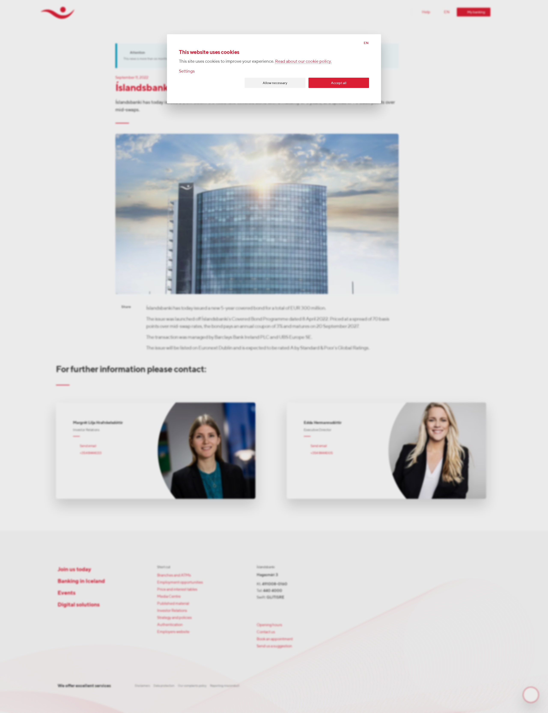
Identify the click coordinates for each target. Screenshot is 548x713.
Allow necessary (275, 83)
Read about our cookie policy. (303, 61)
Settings (187, 70)
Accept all (338, 83)
